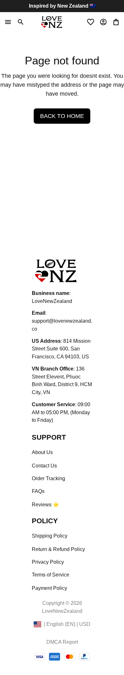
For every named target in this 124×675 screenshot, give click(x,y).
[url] (62, 325)
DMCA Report (62, 642)
